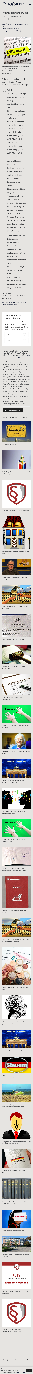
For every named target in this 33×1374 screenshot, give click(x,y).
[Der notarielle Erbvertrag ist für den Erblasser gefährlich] (16, 714)
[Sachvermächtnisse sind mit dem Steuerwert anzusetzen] (16, 532)
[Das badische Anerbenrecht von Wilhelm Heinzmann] (16, 567)
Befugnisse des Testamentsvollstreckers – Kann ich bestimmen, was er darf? (16, 1142)
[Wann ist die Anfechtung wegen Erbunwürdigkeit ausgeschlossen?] (16, 1313)
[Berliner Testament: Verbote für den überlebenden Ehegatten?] (16, 768)
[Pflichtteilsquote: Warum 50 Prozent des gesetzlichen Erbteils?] (16, 798)
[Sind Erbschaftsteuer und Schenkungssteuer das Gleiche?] (16, 594)
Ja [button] (16, 334)
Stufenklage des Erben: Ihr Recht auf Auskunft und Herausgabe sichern (16, 473)
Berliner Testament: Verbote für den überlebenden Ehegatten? (13, 781)
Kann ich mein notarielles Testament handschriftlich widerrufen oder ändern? (14, 869)
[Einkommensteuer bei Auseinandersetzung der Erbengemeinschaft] (16, 1065)
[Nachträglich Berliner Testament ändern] (16, 1039)
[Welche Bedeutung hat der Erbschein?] (16, 625)
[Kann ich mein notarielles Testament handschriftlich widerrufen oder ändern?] (16, 856)
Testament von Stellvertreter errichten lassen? (15, 510)
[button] (24, 4)
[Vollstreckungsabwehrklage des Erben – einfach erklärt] (16, 654)
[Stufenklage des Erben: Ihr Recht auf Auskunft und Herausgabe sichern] (16, 459)
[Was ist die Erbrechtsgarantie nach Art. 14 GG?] (16, 1158)
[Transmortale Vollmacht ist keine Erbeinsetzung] (16, 684)
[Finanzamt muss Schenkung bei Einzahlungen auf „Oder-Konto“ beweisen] (16, 927)
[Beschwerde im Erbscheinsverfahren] (16, 1219)
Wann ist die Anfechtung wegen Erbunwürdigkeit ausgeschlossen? (12, 1330)
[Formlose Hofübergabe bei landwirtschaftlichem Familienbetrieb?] (16, 1093)
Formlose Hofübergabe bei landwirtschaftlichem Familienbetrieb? (13, 1106)
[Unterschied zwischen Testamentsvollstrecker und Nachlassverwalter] (16, 1188)
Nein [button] (16, 340)
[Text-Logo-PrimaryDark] (13, 4)
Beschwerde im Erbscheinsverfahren (13, 1230)
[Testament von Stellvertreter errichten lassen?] (16, 494)
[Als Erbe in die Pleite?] (16, 431)
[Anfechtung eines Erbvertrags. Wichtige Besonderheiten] (16, 828)
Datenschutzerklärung (20, 1372)
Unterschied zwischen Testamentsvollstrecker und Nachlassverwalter (15, 1203)
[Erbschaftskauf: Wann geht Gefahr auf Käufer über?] (16, 966)
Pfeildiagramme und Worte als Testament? (15, 1360)
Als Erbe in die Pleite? (9, 444)
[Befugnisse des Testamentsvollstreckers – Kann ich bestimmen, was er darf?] (16, 1125)
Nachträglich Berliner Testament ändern (14, 1051)
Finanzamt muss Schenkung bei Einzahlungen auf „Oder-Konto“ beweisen (16, 940)
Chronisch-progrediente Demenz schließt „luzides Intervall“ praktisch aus (14, 1023)
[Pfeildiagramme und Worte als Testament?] (16, 1347)
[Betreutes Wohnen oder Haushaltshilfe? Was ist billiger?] (16, 741)
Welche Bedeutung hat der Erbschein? (13, 639)
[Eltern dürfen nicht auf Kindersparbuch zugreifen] (16, 892)
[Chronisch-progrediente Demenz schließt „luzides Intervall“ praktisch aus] (16, 1007)
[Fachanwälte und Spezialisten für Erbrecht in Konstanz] (16, 1244)
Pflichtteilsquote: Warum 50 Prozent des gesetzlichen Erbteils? (14, 812)
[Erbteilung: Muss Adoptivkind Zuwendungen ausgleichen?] (16, 1275)
